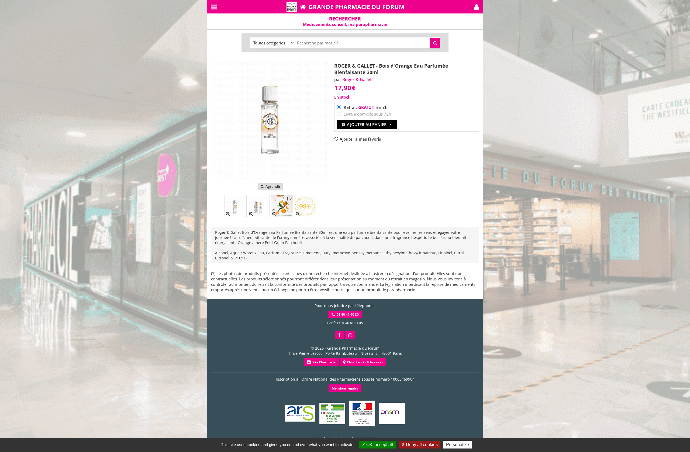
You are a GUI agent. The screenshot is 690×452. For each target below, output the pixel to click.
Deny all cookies (421, 444)
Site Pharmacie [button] (323, 362)
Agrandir (273, 186)
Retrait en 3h (366, 107)
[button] (476, 6)
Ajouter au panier (367, 124)
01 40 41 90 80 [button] (347, 314)
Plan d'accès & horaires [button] (364, 362)
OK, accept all (379, 444)
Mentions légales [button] (345, 388)
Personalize (457, 444)
